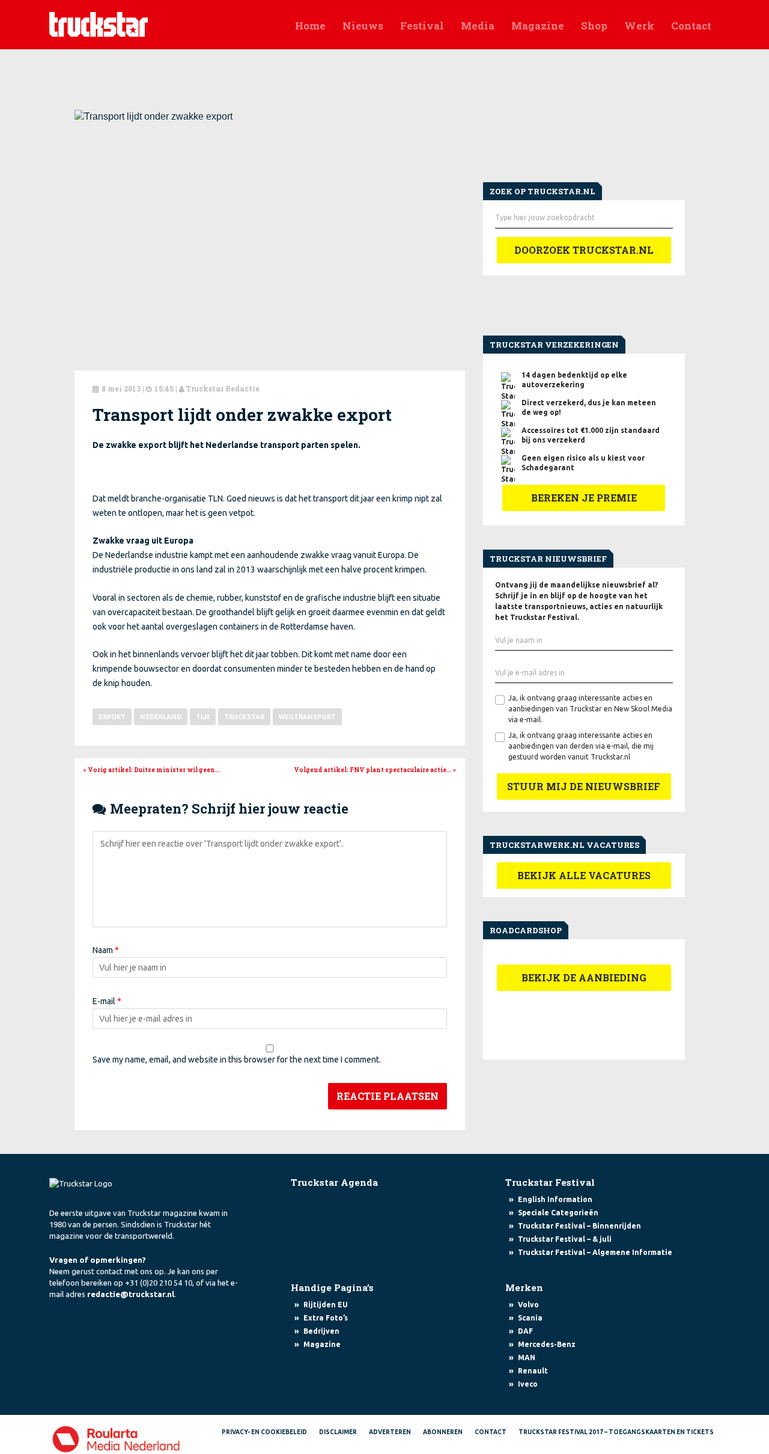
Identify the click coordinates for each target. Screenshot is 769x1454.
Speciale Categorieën (558, 1212)
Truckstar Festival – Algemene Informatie (595, 1252)
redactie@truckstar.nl (130, 1294)
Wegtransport (307, 716)
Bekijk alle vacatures (584, 875)
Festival (422, 25)
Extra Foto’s (325, 1318)
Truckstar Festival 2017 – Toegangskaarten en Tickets (616, 1432)
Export (112, 716)
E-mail (107, 1001)
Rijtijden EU (325, 1304)
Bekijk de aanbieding (583, 977)
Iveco (528, 1384)
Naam (106, 950)
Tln (203, 716)
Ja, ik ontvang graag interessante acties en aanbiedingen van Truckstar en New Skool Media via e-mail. (590, 708)
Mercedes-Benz (547, 1344)
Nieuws (362, 25)
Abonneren (443, 1432)
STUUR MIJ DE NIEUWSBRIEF (583, 786)
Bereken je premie (584, 497)
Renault (533, 1371)
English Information (555, 1199)
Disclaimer (338, 1432)
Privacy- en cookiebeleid (264, 1432)
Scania (530, 1318)
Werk (639, 25)
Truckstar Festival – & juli (565, 1239)
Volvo (528, 1304)
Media (477, 25)
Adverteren (390, 1432)
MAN (526, 1357)
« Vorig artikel (152, 770)
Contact (691, 25)
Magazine (537, 25)
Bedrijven (321, 1331)
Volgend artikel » (375, 770)
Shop (594, 25)
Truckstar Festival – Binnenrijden (579, 1226)
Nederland (160, 716)
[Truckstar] (98, 23)
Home (310, 25)
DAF (525, 1331)
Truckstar (244, 716)
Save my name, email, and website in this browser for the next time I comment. (237, 1059)
